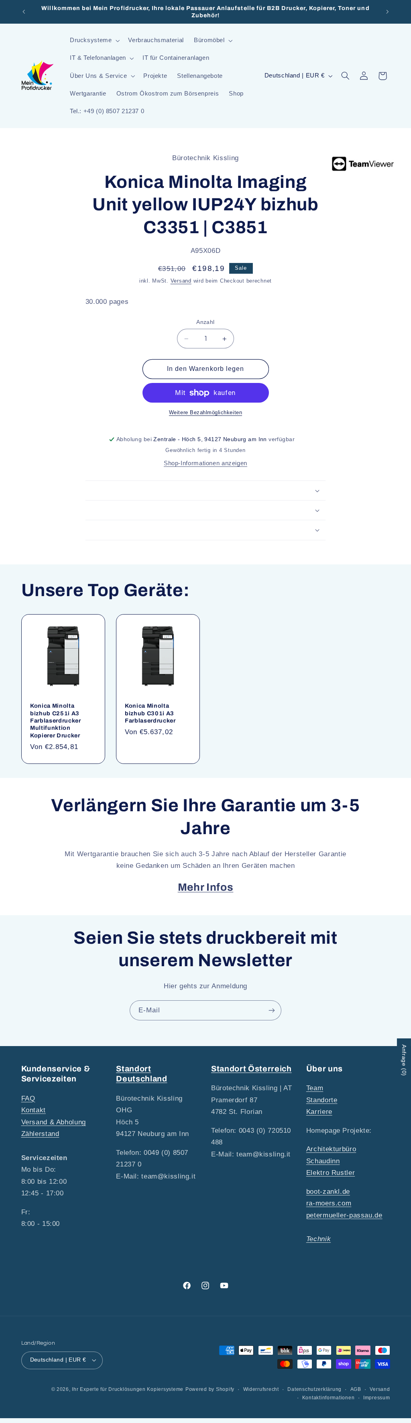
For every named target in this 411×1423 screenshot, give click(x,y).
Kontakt (33, 1110)
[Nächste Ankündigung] (387, 12)
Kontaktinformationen (328, 1397)
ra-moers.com (329, 1203)
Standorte (322, 1100)
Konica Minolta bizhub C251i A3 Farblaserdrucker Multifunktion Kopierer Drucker (55, 720)
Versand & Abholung (53, 1122)
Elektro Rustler (330, 1173)
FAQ (28, 1098)
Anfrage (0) (404, 1060)
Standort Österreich (251, 1069)
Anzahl (205, 322)
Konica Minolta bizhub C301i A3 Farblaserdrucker (150, 713)
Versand (181, 281)
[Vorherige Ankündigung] (24, 12)
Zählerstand (40, 1134)
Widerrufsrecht (261, 1389)
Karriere (319, 1112)
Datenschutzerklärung (314, 1389)
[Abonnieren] (271, 1010)
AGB (355, 1389)
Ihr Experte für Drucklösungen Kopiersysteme (127, 1389)
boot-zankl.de (328, 1191)
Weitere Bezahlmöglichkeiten (205, 412)
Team (315, 1088)
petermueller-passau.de (344, 1215)
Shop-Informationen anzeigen (205, 463)
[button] (94, 40)
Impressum (376, 1397)
